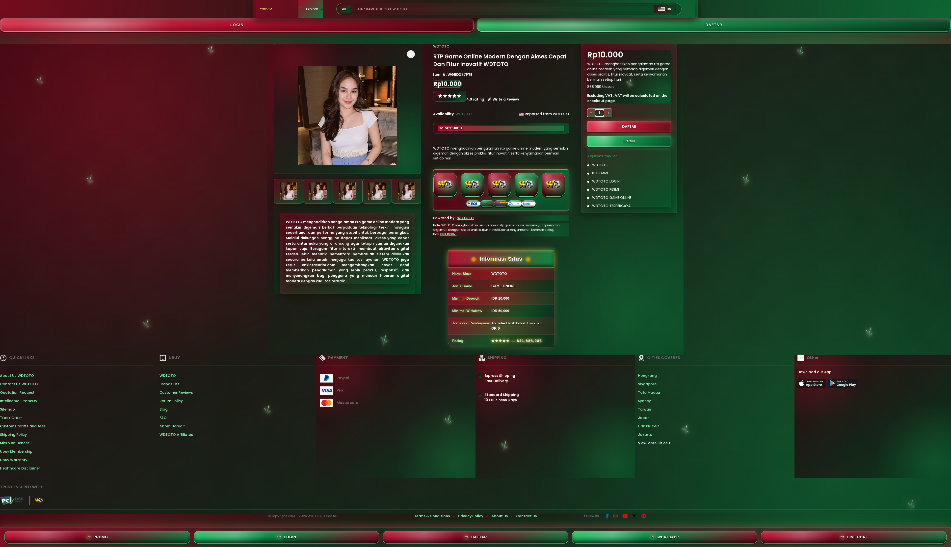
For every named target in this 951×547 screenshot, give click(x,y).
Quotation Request (17, 392)
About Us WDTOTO (17, 375)
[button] (411, 54)
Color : (450, 128)
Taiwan (644, 409)
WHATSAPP (668, 537)
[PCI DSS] (11, 500)
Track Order (11, 417)
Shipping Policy (13, 434)
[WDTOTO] (266, 9)
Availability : (444, 113)
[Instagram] (615, 516)
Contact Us (526, 516)
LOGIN (237, 25)
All (344, 9)
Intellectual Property (18, 400)
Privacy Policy (470, 516)
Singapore (647, 384)
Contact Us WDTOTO (19, 384)
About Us (499, 516)
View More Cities (653, 443)
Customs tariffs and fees (23, 426)
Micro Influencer (14, 443)
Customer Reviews (176, 392)
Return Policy (171, 400)
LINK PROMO (648, 426)
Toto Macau (649, 392)
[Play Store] (843, 385)
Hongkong (647, 375)
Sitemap (7, 409)
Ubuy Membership (16, 451)
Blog (163, 409)
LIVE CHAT (857, 537)
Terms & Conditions (432, 516)
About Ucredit (172, 426)
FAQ (163, 417)
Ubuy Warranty (13, 459)
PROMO (101, 537)
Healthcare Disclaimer (20, 468)
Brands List (169, 384)
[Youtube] (625, 516)
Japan (644, 417)
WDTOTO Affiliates (176, 434)
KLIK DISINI (448, 234)
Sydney (644, 400)
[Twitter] (634, 516)
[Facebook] (607, 516)
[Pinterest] (643, 516)
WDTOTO (441, 46)
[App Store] (812, 385)
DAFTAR (714, 25)
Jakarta (645, 434)
